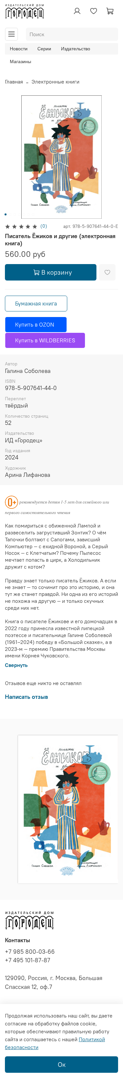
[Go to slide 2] (10, 214)
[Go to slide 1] (5, 214)
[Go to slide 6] (28, 214)
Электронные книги (55, 81)
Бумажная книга (36, 303)
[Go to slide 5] (24, 214)
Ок (62, 1064)
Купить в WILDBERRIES (45, 340)
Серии (44, 48)
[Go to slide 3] (14, 214)
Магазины (20, 61)
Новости (19, 48)
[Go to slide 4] (19, 214)
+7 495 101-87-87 (27, 960)
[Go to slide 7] (33, 214)
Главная (14, 81)
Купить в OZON (36, 324)
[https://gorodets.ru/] (66, 871)
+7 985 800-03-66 (30, 951)
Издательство (75, 48)
